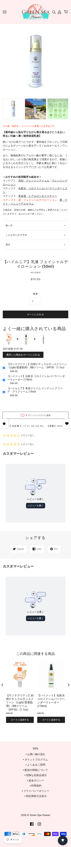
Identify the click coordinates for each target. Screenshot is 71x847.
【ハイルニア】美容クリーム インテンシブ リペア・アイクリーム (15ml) (35, 390)
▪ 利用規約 (36, 785)
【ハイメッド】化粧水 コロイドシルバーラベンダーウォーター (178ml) (36, 378)
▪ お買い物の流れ (35, 754)
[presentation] (2, 685)
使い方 (9, 225)
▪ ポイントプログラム (35, 759)
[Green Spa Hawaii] (35, 11)
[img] (54, 12)
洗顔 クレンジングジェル (33, 180)
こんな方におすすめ (16, 235)
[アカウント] (59, 12)
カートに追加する (20, 719)
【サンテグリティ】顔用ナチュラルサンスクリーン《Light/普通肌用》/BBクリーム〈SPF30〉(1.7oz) (37, 366)
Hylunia (35, 272)
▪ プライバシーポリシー (35, 790)
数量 (35, 294)
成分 (8, 244)
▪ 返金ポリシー (35, 780)
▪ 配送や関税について (35, 770)
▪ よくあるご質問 (35, 764)
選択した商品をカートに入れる (23, 354)
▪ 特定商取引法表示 (35, 796)
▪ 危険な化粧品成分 (35, 775)
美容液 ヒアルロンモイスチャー (37, 196)
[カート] (66, 12)
